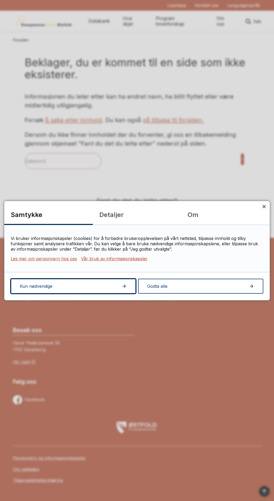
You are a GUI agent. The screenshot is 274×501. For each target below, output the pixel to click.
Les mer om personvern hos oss (44, 258)
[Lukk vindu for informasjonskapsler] (264, 206)
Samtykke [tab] (26, 215)
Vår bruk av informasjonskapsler (114, 258)
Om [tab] (193, 215)
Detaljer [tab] (111, 215)
